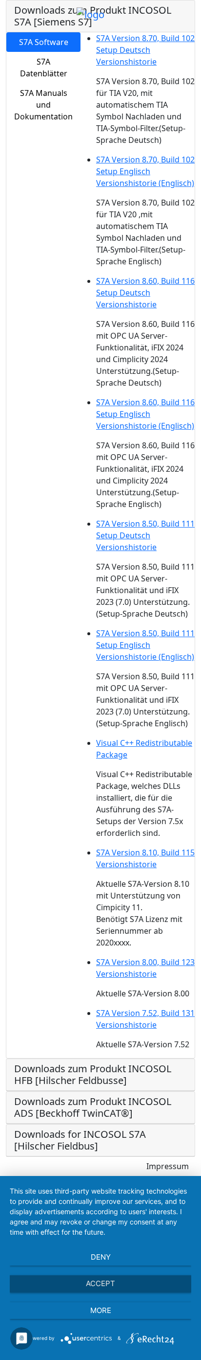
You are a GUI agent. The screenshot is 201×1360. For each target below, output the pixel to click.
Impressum (167, 1166)
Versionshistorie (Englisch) (145, 183)
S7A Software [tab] (43, 42)
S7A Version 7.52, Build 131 (145, 1013)
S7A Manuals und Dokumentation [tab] (43, 105)
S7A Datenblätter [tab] (43, 67)
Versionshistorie (126, 61)
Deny (101, 1257)
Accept (100, 1283)
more (100, 1310)
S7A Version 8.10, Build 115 (145, 852)
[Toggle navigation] (118, 14)
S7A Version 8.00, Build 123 (145, 962)
